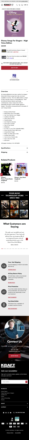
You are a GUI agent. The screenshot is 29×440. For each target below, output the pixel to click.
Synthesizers (4, 394)
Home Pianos (4, 391)
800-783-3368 (14, 349)
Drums (2, 396)
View (10, 172)
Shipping (4, 152)
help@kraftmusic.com (14, 351)
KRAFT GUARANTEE (12, 297)
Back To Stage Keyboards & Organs (11, 9)
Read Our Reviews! (12, 308)
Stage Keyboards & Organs (7, 393)
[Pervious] (1, 174)
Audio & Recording (5, 398)
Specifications (5, 148)
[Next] (27, 174)
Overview (4, 91)
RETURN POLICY (11, 282)
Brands (2, 399)
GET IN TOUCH (14, 355)
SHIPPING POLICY (12, 269)
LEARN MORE (24, 1)
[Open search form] (17, 5)
